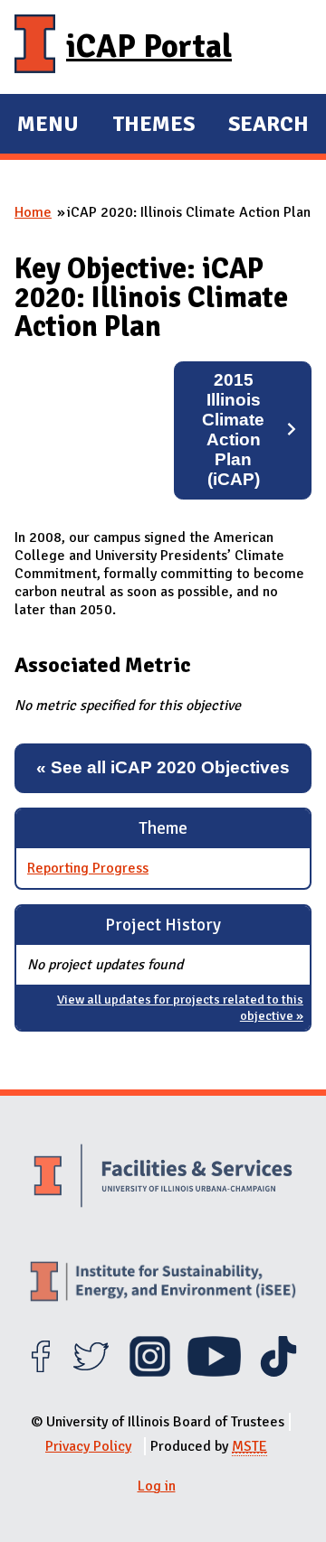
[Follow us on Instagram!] (149, 1372)
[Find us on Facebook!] (40, 1372)
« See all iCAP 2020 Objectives (163, 767)
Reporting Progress (88, 868)
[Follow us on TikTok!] (278, 1372)
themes (153, 126)
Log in (157, 1486)
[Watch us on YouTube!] (214, 1372)
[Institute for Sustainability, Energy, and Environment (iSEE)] (163, 1284)
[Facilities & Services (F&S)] (163, 1178)
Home (33, 212)
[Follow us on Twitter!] (91, 1372)
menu (48, 126)
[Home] (34, 46)
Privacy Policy (88, 1446)
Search (268, 123)
